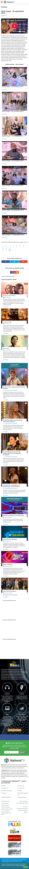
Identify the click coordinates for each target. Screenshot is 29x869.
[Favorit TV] (14, 838)
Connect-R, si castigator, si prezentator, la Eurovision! (11, 485)
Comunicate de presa (22, 808)
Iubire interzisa (8, 564)
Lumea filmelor (5, 811)
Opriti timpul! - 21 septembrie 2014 (13, 235)
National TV (24, 859)
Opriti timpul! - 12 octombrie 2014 (12, 161)
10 (16, 246)
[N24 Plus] (14, 823)
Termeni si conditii (22, 810)
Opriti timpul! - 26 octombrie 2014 (12, 111)
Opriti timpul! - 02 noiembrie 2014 (12, 86)
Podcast (21, 694)
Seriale (20, 790)
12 (23, 246)
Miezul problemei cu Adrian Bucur (13, 515)
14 (6, 249)
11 (19, 246)
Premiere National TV (22, 794)
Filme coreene (5, 805)
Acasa (3, 785)
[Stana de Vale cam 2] (14, 852)
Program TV (5, 788)
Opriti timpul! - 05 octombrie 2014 (12, 185)
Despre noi (21, 785)
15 (9, 249)
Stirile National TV (6, 797)
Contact (25, 806)
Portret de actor (6, 801)
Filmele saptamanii (7, 790)
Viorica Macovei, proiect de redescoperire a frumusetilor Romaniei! (12, 453)
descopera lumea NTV (14, 366)
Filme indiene (5, 803)
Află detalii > (22, 865)
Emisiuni (7, 694)
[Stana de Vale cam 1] (14, 845)
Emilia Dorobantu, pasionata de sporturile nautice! (12, 420)
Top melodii (21, 714)
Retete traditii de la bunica (6, 813)
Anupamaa (6, 348)
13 (2, 249)
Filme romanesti (6, 807)
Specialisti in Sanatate (10, 539)
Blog (7, 714)
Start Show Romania (12, 390)
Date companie (23, 801)
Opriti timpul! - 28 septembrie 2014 (13, 210)
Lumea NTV (21, 788)
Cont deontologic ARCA (22, 803)
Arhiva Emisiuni (22, 797)
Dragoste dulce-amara (9, 295)
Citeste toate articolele (14, 730)
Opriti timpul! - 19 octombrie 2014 (12, 136)
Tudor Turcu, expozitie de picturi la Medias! (14, 387)
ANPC (25, 812)
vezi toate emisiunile (14, 500)
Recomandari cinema (7, 809)
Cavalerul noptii (7, 322)
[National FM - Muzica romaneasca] (14, 831)
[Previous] (2, 246)
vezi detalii (5, 307)
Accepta (25, 867)
